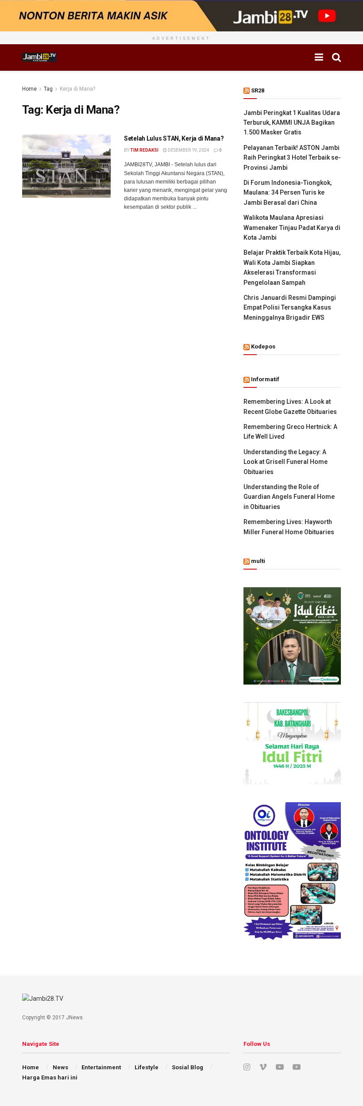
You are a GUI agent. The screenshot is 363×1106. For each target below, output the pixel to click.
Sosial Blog (187, 1067)
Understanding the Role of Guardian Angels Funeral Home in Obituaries (289, 496)
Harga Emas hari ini (49, 1077)
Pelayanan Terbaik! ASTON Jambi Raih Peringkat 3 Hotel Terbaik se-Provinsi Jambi (292, 157)
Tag (48, 89)
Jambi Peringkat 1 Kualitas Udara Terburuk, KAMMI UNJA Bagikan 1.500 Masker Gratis (291, 122)
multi (258, 561)
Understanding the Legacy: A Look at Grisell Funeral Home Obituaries (285, 461)
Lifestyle (146, 1067)
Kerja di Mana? (77, 89)
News (60, 1067)
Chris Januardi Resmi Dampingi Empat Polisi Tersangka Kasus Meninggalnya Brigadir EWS (289, 307)
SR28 (257, 90)
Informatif (265, 379)
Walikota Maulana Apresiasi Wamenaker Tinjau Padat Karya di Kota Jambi (291, 227)
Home (29, 89)
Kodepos (263, 346)
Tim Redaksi (144, 150)
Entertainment (101, 1067)
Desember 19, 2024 (188, 150)
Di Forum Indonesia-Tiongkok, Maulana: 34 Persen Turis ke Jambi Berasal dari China (287, 192)
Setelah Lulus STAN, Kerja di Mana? (174, 138)
